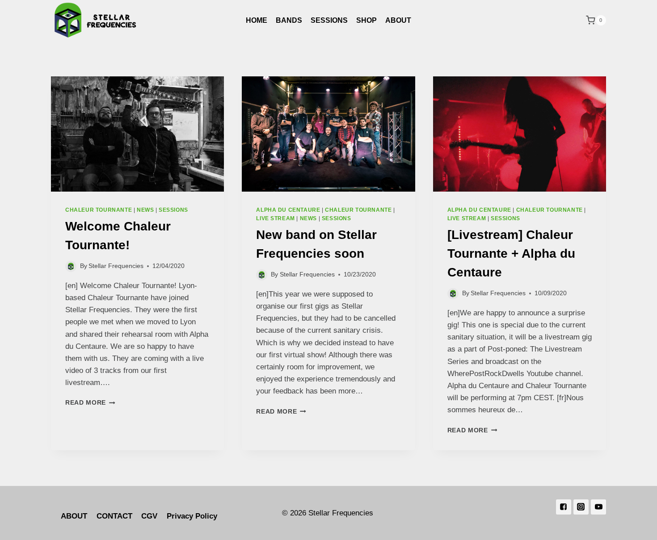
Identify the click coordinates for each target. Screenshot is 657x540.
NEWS (145, 210)
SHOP (366, 20)
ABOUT (398, 20)
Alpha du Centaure (288, 210)
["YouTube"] (598, 507)
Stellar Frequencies (115, 266)
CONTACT (114, 516)
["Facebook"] (563, 507)
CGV (149, 516)
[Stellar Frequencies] (95, 20)
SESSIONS (329, 20)
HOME (256, 20)
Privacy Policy (192, 516)
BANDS (289, 20)
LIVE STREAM (275, 218)
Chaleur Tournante (98, 210)
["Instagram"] (581, 507)
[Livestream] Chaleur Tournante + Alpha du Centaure (511, 253)
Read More (85, 402)
